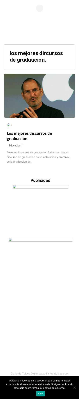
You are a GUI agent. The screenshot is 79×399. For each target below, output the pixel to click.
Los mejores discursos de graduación (29, 136)
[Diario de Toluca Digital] (39, 34)
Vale (40, 393)
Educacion (15, 146)
